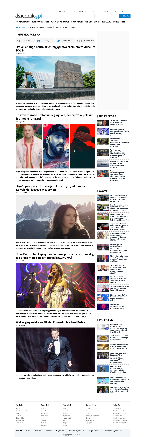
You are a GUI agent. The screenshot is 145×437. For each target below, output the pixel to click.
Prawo (88, 408)
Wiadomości (44, 415)
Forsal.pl (18, 415)
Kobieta (65, 408)
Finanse (88, 411)
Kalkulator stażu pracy (120, 413)
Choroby (88, 418)
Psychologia (90, 420)
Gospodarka (44, 413)
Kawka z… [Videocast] (53, 27)
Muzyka (65, 423)
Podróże (43, 423)
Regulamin (60, 431)
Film (64, 420)
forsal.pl (72, 12)
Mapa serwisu (94, 431)
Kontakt (19, 431)
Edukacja (65, 413)
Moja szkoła (66, 415)
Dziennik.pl (45, 405)
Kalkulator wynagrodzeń (120, 423)
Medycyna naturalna (92, 415)
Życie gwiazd (67, 418)
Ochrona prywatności (76, 431)
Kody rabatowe (67, 411)
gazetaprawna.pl (117, 12)
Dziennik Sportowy (69, 27)
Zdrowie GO (40, 27)
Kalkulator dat (117, 408)
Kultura (65, 425)
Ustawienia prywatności (113, 431)
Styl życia (89, 423)
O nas (28, 431)
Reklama (38, 431)
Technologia (44, 411)
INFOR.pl (62, 12)
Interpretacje (20, 420)
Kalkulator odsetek (118, 418)
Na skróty (19, 405)
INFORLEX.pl (83, 12)
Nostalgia (31, 27)
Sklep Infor (19, 423)
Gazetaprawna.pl (21, 411)
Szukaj (126, 16)
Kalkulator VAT (117, 415)
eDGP (18, 413)
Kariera (49, 431)
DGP (93, 12)
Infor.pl (18, 408)
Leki (87, 413)
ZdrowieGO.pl (103, 12)
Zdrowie (43, 420)
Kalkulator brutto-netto (120, 420)
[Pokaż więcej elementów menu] (128, 22)
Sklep (127, 12)
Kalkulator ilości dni (119, 411)
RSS (127, 431)
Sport (42, 418)
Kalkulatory (117, 405)
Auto (42, 408)
